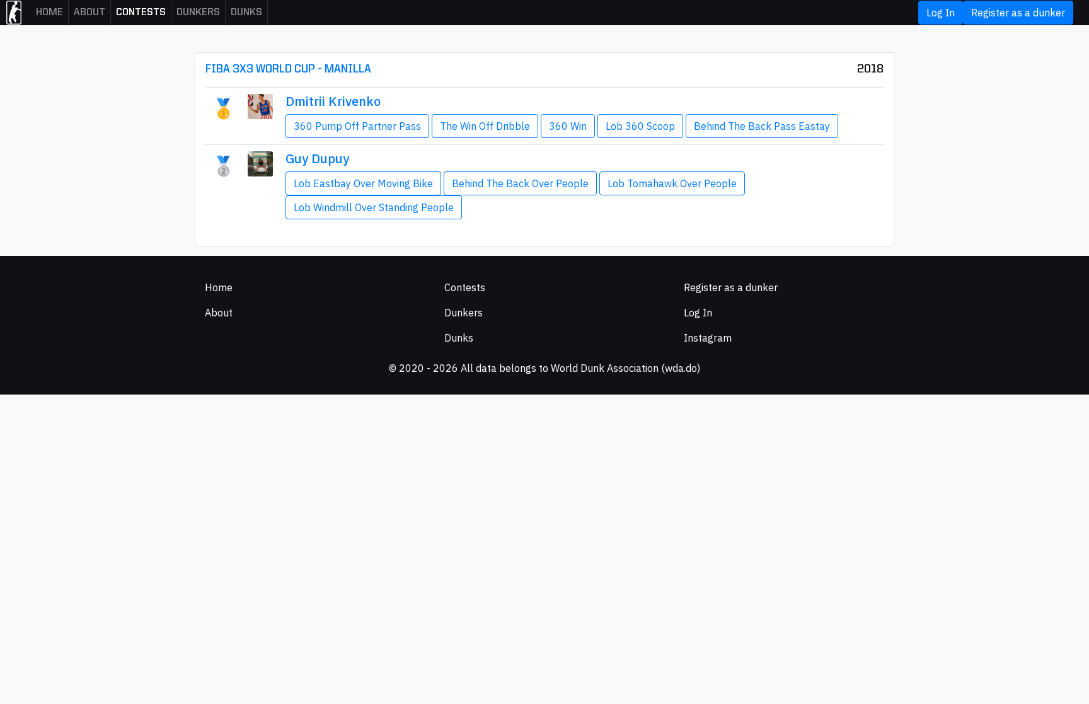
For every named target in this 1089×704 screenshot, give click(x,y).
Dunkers (198, 13)
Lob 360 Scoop (640, 126)
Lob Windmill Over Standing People (374, 207)
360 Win (568, 126)
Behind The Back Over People (520, 183)
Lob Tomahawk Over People (672, 183)
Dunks (246, 13)
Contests (141, 13)
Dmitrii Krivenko (333, 101)
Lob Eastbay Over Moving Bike (363, 183)
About (89, 13)
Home (49, 13)
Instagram (708, 338)
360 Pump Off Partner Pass (357, 126)
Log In (940, 12)
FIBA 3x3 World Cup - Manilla (288, 69)
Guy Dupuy (317, 158)
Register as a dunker (1018, 12)
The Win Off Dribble (485, 126)
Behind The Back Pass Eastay (762, 126)
